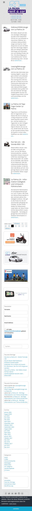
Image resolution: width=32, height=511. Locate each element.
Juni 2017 (7, 445)
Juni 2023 (7, 418)
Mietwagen (7, 463)
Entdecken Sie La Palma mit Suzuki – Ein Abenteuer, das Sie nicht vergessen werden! (16, 366)
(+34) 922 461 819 (16, 18)
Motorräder (7, 465)
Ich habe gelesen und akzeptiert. (15, 331)
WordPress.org (8, 486)
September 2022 (9, 427)
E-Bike (6, 459)
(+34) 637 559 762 (16, 16)
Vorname (7, 309)
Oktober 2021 (8, 438)
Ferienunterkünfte (9, 461)
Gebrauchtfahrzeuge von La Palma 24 (19, 28)
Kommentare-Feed (9, 484)
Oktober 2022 (8, 425)
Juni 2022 (7, 431)
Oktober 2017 (8, 443)
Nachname (7, 316)
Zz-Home (7, 470)
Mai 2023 (7, 419)
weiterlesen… (18, 60)
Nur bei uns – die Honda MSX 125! (18, 143)
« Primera (16, 223)
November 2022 (9, 423)
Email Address (8, 323)
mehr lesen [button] (12, 504)
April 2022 (7, 432)
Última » (7, 228)
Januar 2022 (7, 436)
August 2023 (8, 414)
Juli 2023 (6, 416)
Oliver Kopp (7, 389)
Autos (6, 457)
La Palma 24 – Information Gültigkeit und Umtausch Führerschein (19, 182)
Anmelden (7, 480)
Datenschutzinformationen (12, 331)
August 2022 (8, 429)
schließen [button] (16, 508)
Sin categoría (8, 466)
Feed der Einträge (9, 482)
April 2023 (7, 421)
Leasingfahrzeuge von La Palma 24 (18, 67)
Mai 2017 (7, 447)
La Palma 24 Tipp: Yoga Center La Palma (18, 106)
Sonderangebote (9, 468)
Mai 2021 (7, 440)
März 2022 (7, 434)
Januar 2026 (7, 412)
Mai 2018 (7, 442)
